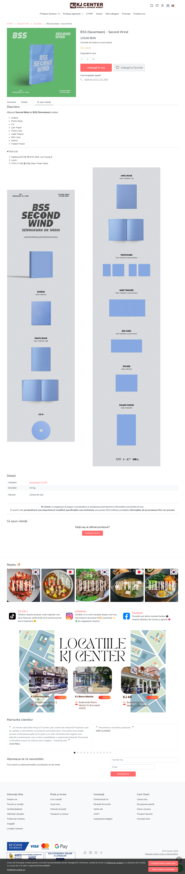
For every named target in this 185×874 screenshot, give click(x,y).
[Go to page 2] (78, 752)
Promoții (126, 13)
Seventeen (38, 24)
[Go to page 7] (94, 752)
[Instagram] (90, 852)
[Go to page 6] (91, 752)
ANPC (97, 814)
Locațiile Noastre (15, 828)
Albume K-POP (23, 24)
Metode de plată (58, 809)
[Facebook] (85, 852)
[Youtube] (96, 852)
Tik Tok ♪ (23, 611)
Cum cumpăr (56, 799)
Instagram (80, 611)
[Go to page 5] (87, 752)
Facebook (137, 612)
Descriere (11, 102)
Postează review (92, 533)
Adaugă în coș (96, 67)
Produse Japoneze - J (73, 13)
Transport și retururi (59, 814)
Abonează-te (123, 774)
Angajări (11, 823)
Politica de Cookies (16, 818)
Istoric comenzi (144, 809)
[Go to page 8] (97, 752)
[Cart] (168, 5)
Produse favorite (145, 814)
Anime (99, 13)
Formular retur (143, 818)
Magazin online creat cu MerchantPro (161, 854)
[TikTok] (101, 852)
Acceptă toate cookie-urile (163, 863)
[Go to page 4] (84, 752)
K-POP (89, 13)
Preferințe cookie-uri (16, 869)
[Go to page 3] (81, 752)
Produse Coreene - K (50, 13)
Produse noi (139, 13)
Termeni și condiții (15, 804)
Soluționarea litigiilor (103, 818)
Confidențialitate (14, 809)
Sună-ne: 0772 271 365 (96, 79)
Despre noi (12, 799)
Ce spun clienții (44, 102)
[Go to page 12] (110, 752)
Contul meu (142, 799)
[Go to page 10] (104, 752)
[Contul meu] (162, 5)
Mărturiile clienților (15, 814)
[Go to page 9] (100, 752)
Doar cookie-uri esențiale (163, 869)
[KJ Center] (92, 5)
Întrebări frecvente (102, 804)
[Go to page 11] (107, 752)
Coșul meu (55, 804)
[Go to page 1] (74, 752)
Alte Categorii (112, 13)
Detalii (24, 102)
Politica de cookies (114, 862)
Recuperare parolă (145, 804)
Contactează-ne (101, 799)
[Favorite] (157, 5)
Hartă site (98, 809)
